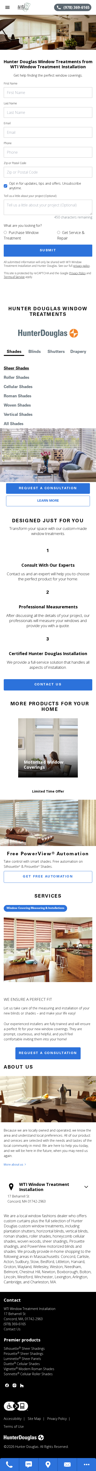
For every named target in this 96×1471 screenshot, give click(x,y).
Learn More (48, 501)
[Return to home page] (29, 7)
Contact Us (48, 684)
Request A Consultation (48, 488)
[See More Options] (86, 1464)
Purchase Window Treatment (21, 235)
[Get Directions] (48, 1464)
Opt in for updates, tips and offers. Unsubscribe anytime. (45, 185)
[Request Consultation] (67, 1464)
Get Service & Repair (71, 235)
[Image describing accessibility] (16, 1406)
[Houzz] (22, 1385)
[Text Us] (29, 1464)
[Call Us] (9, 1464)
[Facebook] (7, 1385)
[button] (7, 7)
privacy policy (81, 266)
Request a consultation (48, 1053)
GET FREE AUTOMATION (48, 876)
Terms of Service (14, 277)
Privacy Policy (77, 273)
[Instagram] (14, 1385)
